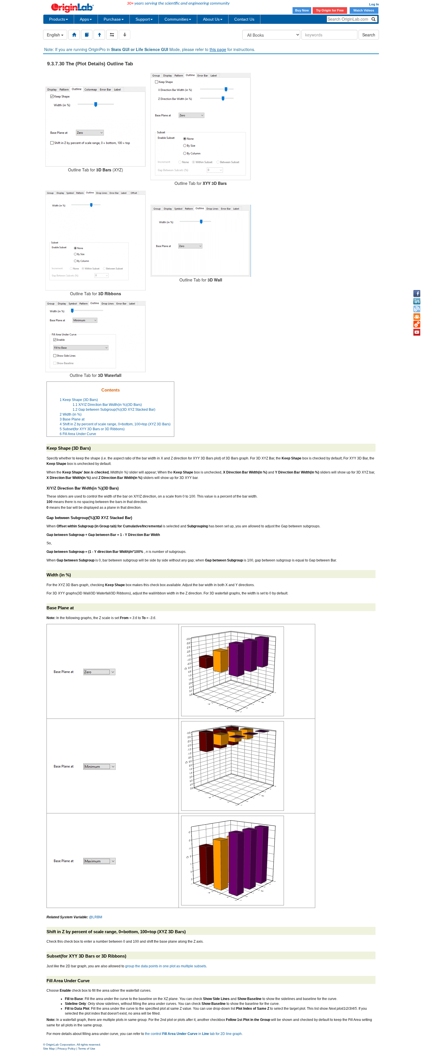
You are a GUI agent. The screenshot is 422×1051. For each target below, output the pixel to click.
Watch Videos (364, 10)
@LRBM (95, 917)
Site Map (49, 1048)
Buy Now (302, 10)
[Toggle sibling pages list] (112, 35)
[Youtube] (417, 332)
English (54, 35)
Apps (84, 19)
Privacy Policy (66, 1048)
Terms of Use (86, 1048)
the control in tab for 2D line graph (193, 1034)
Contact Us (244, 19)
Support (142, 19)
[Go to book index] (86, 35)
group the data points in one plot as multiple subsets (165, 966)
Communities (176, 19)
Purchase (112, 19)
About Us (211, 19)
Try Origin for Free (330, 10)
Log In (374, 4)
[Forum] (417, 316)
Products (57, 19)
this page (218, 49)
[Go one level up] (99, 35)
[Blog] (417, 309)
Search (368, 35)
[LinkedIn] (417, 301)
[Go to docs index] (74, 35)
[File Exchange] (417, 324)
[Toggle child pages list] (124, 35)
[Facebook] (417, 293)
